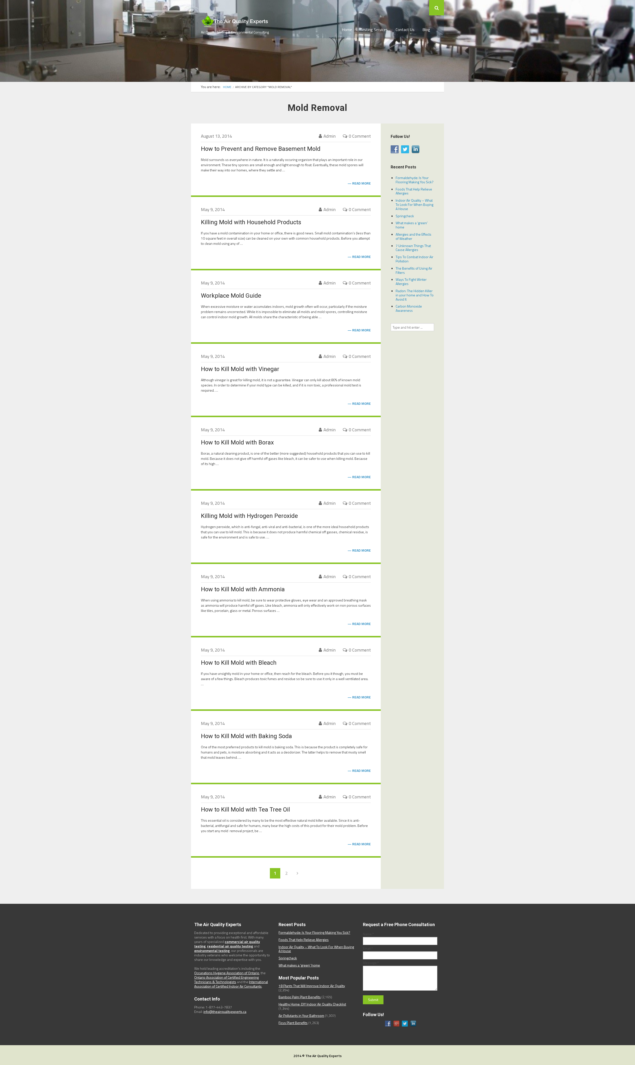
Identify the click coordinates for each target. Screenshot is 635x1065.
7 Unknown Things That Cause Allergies (413, 247)
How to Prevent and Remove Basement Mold (260, 148)
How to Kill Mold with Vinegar (240, 369)
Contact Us (405, 29)
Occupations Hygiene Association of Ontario (226, 972)
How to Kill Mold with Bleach (239, 662)
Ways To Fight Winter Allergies (411, 281)
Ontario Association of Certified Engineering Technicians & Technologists (226, 979)
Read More (361, 183)
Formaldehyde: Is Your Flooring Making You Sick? (415, 180)
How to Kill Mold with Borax (237, 442)
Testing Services (374, 29)
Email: (368, 948)
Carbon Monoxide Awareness (409, 308)
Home (347, 29)
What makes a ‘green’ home (412, 225)
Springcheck (405, 216)
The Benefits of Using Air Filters (414, 270)
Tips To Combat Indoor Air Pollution (414, 259)
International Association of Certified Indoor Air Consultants (231, 984)
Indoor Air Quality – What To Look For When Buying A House (414, 204)
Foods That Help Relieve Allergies (414, 191)
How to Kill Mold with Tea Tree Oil (245, 809)
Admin (329, 136)
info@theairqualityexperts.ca (224, 1011)
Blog (426, 29)
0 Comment (360, 136)
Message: (371, 963)
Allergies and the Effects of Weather (413, 236)
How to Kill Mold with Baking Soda (246, 736)
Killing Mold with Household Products (251, 222)
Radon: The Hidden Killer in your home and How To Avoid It (415, 295)
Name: (368, 934)
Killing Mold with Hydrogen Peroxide (249, 515)
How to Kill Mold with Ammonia (243, 589)
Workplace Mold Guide (231, 295)
